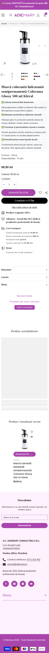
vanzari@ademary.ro (17, 564)
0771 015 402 (33, 559)
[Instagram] (14, 584)
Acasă (4, 23)
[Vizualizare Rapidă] (32, 437)
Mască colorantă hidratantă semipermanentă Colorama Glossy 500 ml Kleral (22, 470)
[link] (24, 404)
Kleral (14, 155)
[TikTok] (23, 584)
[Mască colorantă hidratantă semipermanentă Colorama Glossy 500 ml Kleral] (24, 439)
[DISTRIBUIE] (46, 192)
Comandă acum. (26, 6)
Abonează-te (24, 525)
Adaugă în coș (18, 192)
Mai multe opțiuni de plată (24, 207)
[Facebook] (6, 584)
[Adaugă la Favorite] (40, 192)
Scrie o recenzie (24, 307)
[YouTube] (31, 584)
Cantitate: (6, 179)
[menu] (3, 15)
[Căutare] (10, 15)
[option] (24, 47)
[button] (39, 45)
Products (13, 23)
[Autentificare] (38, 15)
